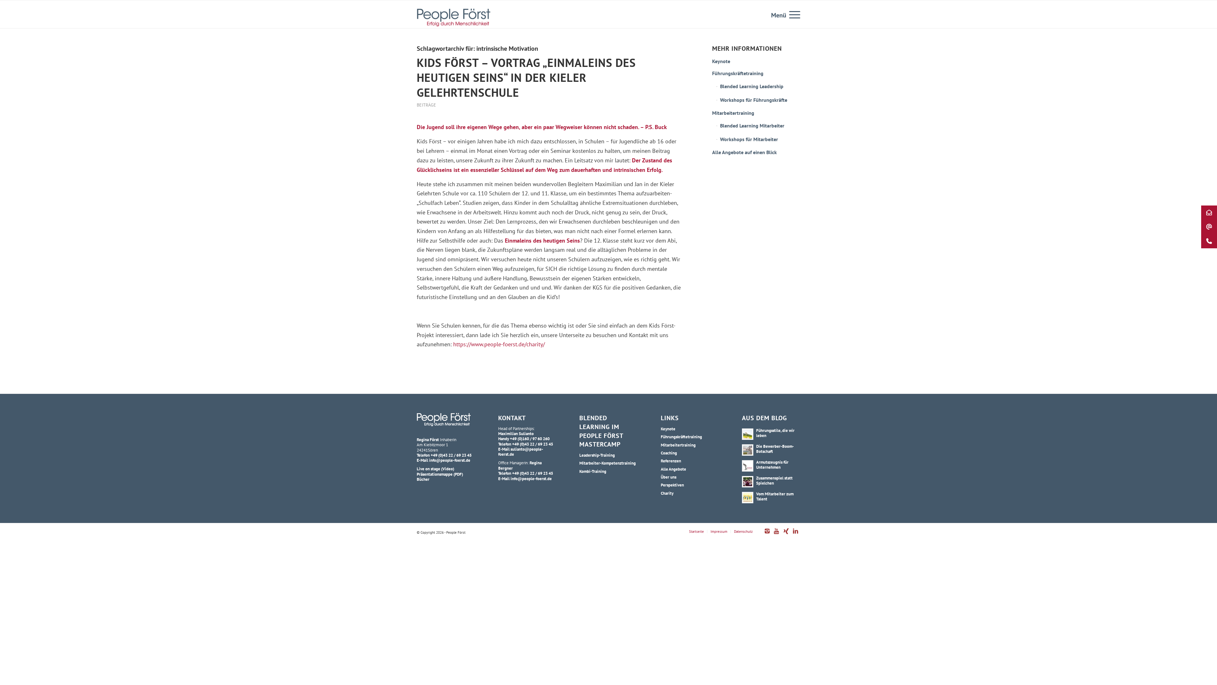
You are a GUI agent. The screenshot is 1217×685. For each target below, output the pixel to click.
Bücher (423, 479)
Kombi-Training (592, 471)
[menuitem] (792, 14)
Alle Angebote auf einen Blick (744, 152)
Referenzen (671, 460)
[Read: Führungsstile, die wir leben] (747, 434)
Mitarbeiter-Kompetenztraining (607, 463)
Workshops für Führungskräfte (753, 100)
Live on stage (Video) (435, 468)
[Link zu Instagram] (767, 534)
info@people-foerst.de (449, 460)
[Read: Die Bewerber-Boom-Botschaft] (747, 450)
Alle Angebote (673, 469)
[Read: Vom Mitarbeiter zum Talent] (747, 497)
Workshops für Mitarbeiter (749, 139)
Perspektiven (672, 484)
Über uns (668, 477)
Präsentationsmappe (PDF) (440, 474)
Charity (667, 493)
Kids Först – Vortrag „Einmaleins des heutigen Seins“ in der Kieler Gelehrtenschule (526, 77)
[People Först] (453, 17)
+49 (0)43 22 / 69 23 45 (451, 455)
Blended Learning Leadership (751, 86)
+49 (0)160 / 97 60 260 (530, 438)
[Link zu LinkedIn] (795, 534)
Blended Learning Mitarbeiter (752, 125)
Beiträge (426, 105)
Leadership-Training (597, 455)
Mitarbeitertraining (733, 113)
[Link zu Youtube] (776, 534)
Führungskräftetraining (737, 73)
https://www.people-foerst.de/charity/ (499, 344)
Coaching (669, 452)
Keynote (721, 61)
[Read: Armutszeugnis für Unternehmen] (747, 466)
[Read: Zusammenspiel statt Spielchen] (747, 481)
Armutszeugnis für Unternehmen (772, 465)
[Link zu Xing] (786, 534)
